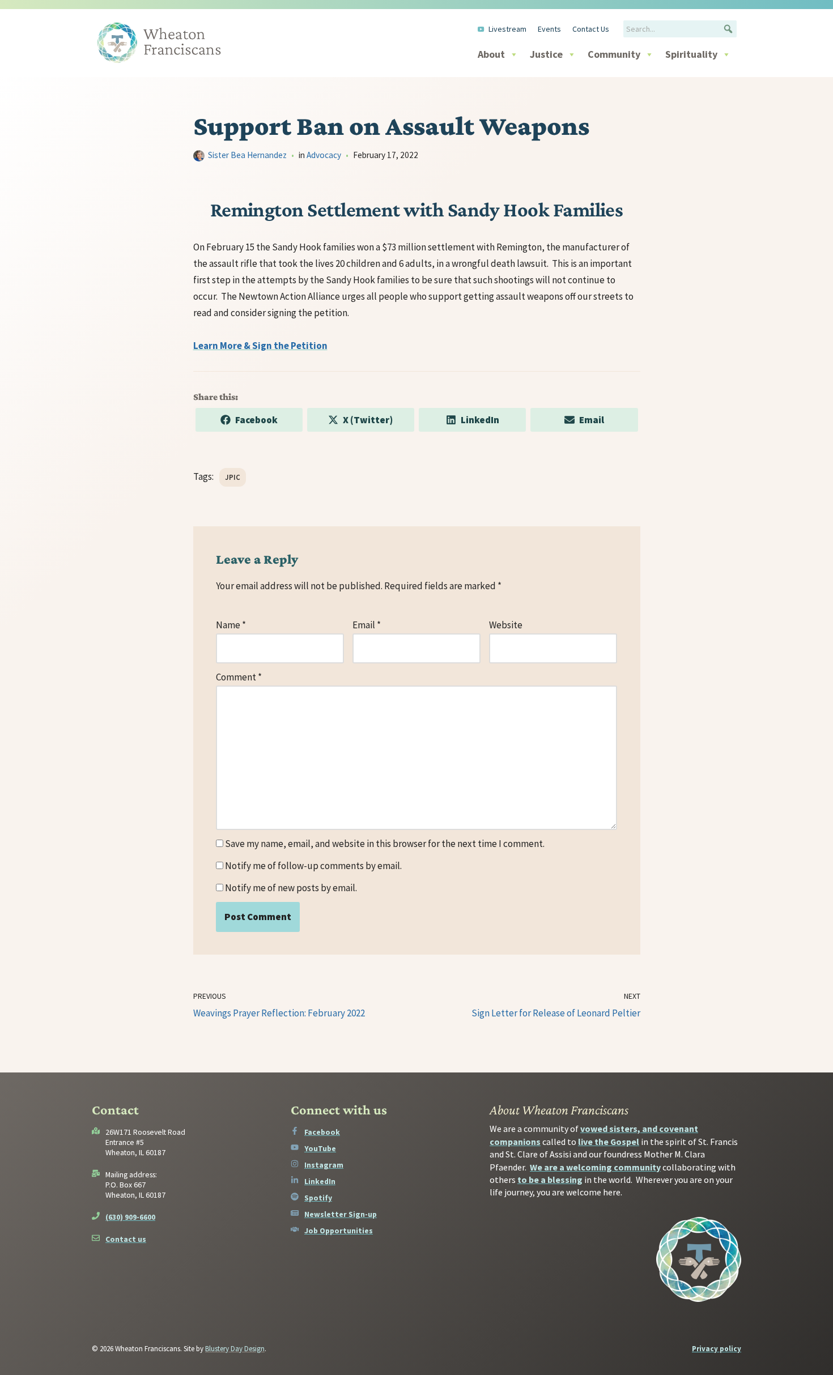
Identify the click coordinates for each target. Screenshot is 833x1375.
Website (505, 625)
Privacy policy (716, 1348)
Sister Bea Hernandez (247, 155)
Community (614, 54)
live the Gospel (608, 1141)
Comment (239, 677)
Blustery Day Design (235, 1348)
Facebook (322, 1132)
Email (366, 625)
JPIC (232, 477)
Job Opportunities (338, 1230)
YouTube (320, 1148)
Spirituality (691, 54)
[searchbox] (680, 28)
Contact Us (590, 29)
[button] (728, 28)
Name (231, 625)
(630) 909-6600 (130, 1217)
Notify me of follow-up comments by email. (313, 865)
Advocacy (324, 155)
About (491, 54)
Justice (546, 54)
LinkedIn (319, 1181)
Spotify (318, 1198)
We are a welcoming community (595, 1167)
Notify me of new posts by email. (291, 888)
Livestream (507, 29)
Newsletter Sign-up (340, 1214)
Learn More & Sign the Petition (260, 345)
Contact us (125, 1239)
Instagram (323, 1165)
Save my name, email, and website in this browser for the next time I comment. (385, 843)
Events (549, 29)
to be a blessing (550, 1179)
